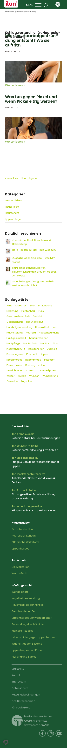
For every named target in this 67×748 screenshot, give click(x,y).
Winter (10, 376)
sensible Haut (15, 370)
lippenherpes (14, 359)
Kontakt (17, 675)
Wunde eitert (20, 592)
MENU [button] (29, 5)
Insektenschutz (16, 349)
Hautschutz (12, 51)
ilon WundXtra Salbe (25, 446)
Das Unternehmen (23, 701)
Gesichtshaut (15, 321)
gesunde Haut (34, 321)
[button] (6, 742)
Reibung (30, 365)
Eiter (32, 305)
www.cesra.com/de (36, 725)
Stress (30, 370)
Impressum (19, 682)
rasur (19, 365)
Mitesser (49, 359)
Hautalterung (15, 332)
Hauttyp (45, 343)
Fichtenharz (28, 311)
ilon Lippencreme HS (25, 458)
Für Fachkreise (21, 707)
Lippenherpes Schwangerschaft (32, 618)
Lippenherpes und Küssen (28, 650)
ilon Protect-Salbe (24, 490)
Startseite (18, 669)
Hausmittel (42, 327)
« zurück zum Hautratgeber (21, 178)
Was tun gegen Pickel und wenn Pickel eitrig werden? (31, 99)
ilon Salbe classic (23, 434)
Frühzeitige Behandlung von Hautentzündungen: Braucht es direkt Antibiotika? (35, 271)
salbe (41, 365)
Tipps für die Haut (23, 529)
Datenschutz (20, 688)
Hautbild (31, 332)
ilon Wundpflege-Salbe (27, 506)
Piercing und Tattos (24, 657)
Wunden (34, 376)
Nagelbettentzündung (26, 598)
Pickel (10, 365)
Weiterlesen (14, 85)
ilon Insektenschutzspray (28, 474)
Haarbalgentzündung (19, 327)
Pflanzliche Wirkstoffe (25, 542)
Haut (55, 327)
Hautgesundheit (16, 338)
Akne (9, 305)
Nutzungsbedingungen (26, 694)
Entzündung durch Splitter (28, 624)
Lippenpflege (13, 219)
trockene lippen (46, 370)
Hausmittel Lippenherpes (28, 605)
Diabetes (21, 305)
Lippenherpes (20, 548)
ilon (56, 343)
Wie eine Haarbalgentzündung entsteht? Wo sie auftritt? (31, 40)
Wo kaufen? (19, 573)
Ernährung (12, 311)
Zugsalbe (26, 381)
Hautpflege (12, 107)
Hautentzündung (49, 332)
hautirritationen (38, 338)
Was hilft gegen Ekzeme (27, 644)
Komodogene (15, 354)
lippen (44, 354)
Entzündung (45, 305)
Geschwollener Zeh (18, 316)
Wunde (22, 376)
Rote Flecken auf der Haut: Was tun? (34, 249)
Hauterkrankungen (24, 536)
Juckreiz (52, 349)
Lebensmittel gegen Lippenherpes (33, 637)
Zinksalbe (12, 381)
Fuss (41, 311)
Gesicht (37, 316)
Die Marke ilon (20, 567)
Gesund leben (13, 200)
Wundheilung (50, 376)
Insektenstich (36, 349)
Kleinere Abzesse (22, 631)
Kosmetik (32, 354)
